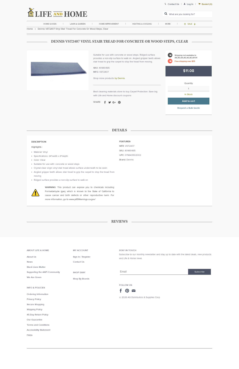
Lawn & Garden (78, 24)
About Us (31, 256)
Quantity (188, 83)
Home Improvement (109, 24)
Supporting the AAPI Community (43, 272)
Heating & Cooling (142, 24)
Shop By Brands (81, 278)
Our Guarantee (34, 319)
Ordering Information (37, 294)
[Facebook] (121, 290)
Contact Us (78, 261)
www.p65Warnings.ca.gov (82, 199)
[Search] (166, 14)
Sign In (76, 256)
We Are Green (34, 277)
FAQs (30, 335)
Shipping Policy (34, 309)
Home (30, 28)
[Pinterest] (127, 290)
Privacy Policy (34, 299)
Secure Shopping (35, 304)
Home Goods (49, 24)
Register (86, 256)
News (30, 261)
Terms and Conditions (38, 325)
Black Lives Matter (36, 267)
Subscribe (199, 271)
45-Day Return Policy (37, 314)
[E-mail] (134, 290)
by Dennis (120, 78)
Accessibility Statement (38, 330)
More (168, 24)
